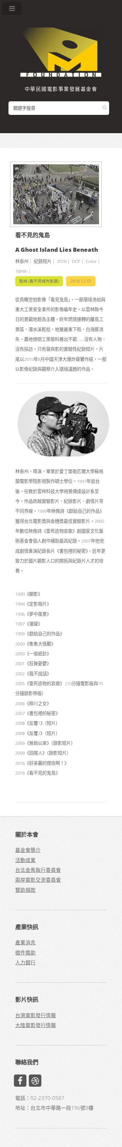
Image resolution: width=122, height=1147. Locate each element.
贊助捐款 (25, 889)
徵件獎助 (25, 952)
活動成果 (25, 860)
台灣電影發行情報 (35, 1015)
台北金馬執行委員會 (38, 869)
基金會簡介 (28, 849)
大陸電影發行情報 (35, 1025)
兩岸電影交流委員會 (38, 879)
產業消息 (25, 942)
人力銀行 (25, 962)
